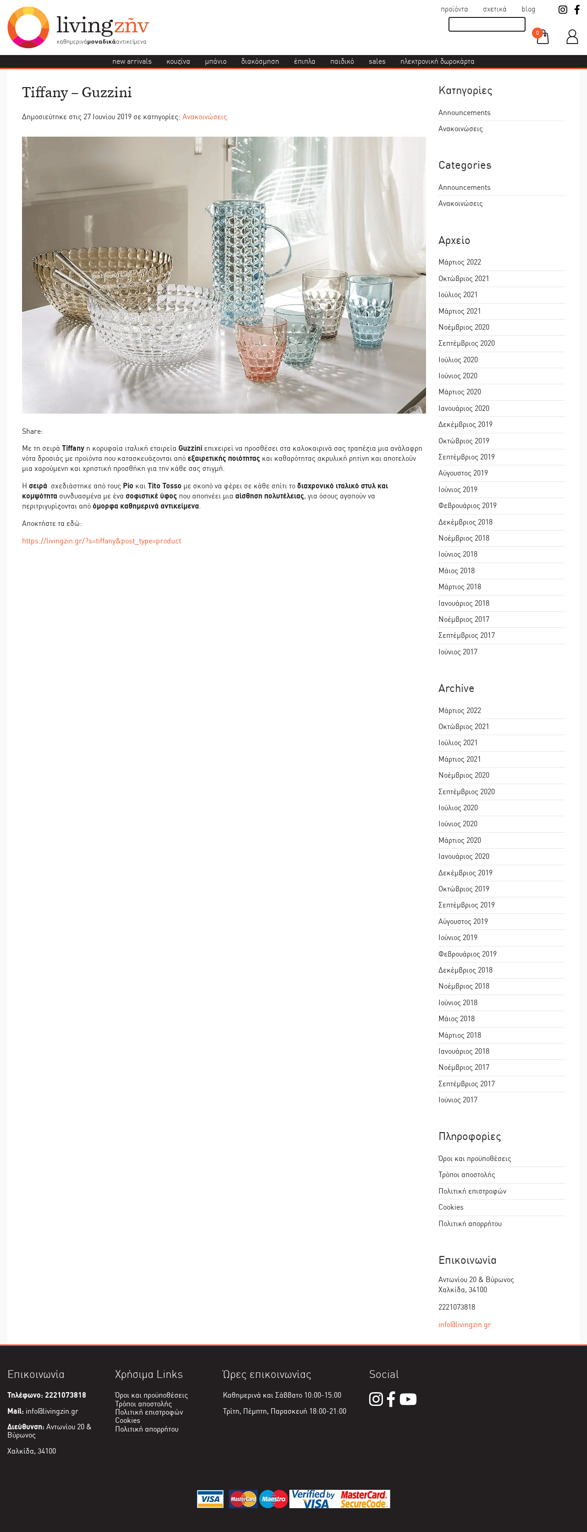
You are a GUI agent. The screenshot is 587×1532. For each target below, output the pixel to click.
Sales (377, 61)
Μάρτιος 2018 (459, 586)
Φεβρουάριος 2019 (467, 505)
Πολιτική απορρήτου (470, 1223)
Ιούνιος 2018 (457, 554)
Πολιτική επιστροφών (472, 1191)
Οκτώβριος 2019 (463, 441)
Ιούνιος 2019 (457, 489)
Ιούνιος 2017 (457, 651)
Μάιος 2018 (456, 570)
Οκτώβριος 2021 (463, 278)
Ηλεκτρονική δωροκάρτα (437, 61)
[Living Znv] (78, 46)
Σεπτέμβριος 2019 (466, 457)
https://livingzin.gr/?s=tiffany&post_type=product (101, 540)
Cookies (451, 1207)
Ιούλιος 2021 (458, 294)
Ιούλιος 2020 (458, 359)
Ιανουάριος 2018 (463, 603)
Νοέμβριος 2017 (463, 619)
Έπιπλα (305, 61)
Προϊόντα (454, 9)
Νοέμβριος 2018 (463, 538)
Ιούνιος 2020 (457, 375)
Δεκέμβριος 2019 (465, 424)
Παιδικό (342, 61)
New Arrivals (132, 61)
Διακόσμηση (260, 61)
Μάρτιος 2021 (459, 311)
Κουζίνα (178, 61)
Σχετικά (495, 9)
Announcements (464, 112)
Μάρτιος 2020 (459, 391)
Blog (528, 9)
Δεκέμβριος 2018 (465, 522)
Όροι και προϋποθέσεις (474, 1158)
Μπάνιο (216, 61)
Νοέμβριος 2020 (463, 327)
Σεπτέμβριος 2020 (466, 343)
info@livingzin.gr (464, 1324)
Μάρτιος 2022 (459, 262)
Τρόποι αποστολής (466, 1174)
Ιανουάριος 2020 (463, 408)
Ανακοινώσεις (205, 116)
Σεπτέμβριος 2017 (466, 635)
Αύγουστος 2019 (463, 473)
